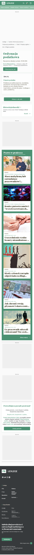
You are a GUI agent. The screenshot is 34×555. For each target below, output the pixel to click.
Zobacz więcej (24, 337)
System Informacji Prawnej (14, 493)
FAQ (3, 488)
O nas (3, 492)
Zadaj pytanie (17, 428)
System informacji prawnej (16, 42)
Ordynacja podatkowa (8, 44)
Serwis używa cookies (7, 548)
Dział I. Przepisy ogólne (23, 44)
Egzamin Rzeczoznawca (15, 511)
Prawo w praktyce (24, 7)
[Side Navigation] (30, 3)
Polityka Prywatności (18, 548)
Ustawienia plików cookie (8, 549)
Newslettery (4, 495)
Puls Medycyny (5, 518)
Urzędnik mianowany (14, 516)
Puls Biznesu (4, 511)
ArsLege (3, 508)
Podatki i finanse (14, 7)
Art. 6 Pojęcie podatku (8, 47)
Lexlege (4, 42)
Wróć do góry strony (24, 543)
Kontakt (3, 498)
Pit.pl (13, 508)
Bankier (3, 514)
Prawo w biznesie (5, 7)
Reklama (14, 488)
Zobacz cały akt (17, 99)
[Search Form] (23, 3)
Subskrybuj (7, 539)
